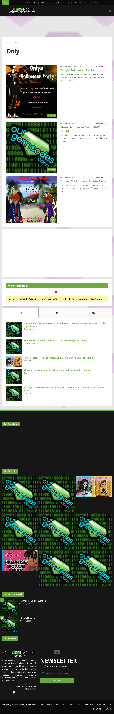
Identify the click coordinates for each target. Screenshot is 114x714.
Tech (99, 704)
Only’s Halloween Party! (77, 70)
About (79, 704)
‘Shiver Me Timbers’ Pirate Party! (83, 181)
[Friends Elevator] (9, 624)
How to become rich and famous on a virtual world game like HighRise (59, 357)
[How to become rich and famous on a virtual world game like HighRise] (14, 361)
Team (86, 704)
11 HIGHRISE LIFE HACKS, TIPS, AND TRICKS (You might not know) (55, 340)
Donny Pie (67, 66)
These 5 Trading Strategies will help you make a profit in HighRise (57, 370)
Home (11, 43)
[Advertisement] (57, 25)
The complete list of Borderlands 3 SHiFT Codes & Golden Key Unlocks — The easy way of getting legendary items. (61, 3)
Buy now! (107, 704)
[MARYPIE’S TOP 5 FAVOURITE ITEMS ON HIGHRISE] (94, 568)
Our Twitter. (10, 638)
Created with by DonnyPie (51, 704)
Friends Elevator (27, 618)
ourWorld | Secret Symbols (32, 600)
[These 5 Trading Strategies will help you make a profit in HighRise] (14, 376)
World (92, 704)
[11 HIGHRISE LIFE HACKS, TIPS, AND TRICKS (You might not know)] (14, 346)
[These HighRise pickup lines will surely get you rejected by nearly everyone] (20, 560)
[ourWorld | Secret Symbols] (9, 607)
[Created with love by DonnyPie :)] (22, 10)
